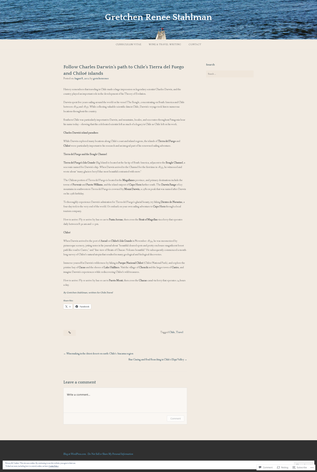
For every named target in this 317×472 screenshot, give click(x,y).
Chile (172, 332)
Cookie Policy (54, 466)
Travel (179, 332)
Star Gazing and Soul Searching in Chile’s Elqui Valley (156, 359)
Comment (175, 418)
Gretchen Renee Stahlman (158, 17)
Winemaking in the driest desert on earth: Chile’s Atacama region (99, 353)
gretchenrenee (101, 78)
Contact (195, 44)
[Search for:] (230, 73)
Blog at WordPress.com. (74, 454)
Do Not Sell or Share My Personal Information (110, 454)
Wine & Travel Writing (165, 44)
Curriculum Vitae (128, 44)
